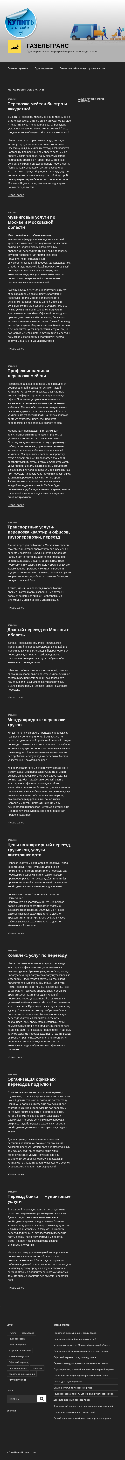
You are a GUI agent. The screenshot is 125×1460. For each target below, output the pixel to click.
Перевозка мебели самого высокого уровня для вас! (82, 1351)
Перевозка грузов (18, 1367)
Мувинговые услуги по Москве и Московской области (31, 222)
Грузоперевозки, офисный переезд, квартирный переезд (84, 1369)
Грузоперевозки (44, 68)
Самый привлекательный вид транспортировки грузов (82, 1418)
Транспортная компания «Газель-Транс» (75, 1332)
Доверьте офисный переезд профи (72, 1399)
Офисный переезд (18, 1362)
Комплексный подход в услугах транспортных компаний (83, 1405)
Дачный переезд (17, 1344)
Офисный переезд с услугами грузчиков (75, 1357)
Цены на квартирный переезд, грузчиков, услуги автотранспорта (39, 850)
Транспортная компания (22, 1373)
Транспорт (37, 1367)
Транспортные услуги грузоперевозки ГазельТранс (81, 1375)
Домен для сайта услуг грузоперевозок (82, 68)
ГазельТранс (27, 1332)
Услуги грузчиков (17, 1379)
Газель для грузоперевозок (68, 1381)
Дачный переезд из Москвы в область (38, 632)
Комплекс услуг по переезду (37, 955)
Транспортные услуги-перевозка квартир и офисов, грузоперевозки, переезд (38, 532)
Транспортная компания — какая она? (74, 1411)
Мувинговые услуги (19, 1356)
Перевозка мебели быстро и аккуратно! (37, 106)
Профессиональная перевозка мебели (28, 373)
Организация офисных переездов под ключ (31, 1081)
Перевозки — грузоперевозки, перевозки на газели (81, 1363)
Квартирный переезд (20, 1350)
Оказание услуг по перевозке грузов (73, 1387)
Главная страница (18, 68)
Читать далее (16, 195)
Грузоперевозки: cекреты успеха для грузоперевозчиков (83, 1393)
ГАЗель (12, 1332)
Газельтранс (48, 45)
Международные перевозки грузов (36, 722)
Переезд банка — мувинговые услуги (38, 1198)
